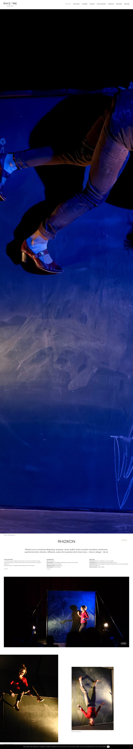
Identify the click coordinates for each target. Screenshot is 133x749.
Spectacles (68, 3)
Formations (111, 3)
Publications (76, 3)
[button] (123, 643)
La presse (124, 540)
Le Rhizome (92, 3)
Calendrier (84, 3)
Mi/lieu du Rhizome (101, 3)
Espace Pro (126, 3)
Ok (108, 746)
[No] (130, 746)
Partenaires (119, 3)
